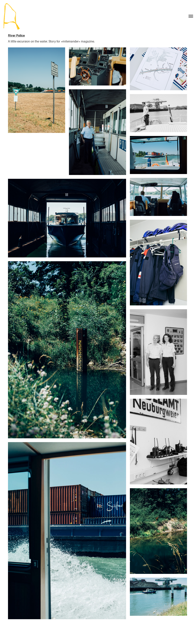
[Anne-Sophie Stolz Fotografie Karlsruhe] (11, 16)
